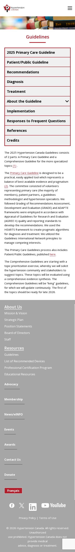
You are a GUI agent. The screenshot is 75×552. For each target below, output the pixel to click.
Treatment (16, 91)
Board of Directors (17, 333)
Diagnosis (15, 81)
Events (9, 429)
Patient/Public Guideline (27, 62)
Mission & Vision (15, 313)
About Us (13, 306)
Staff (7, 339)
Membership (13, 399)
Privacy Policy (27, 518)
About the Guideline (24, 101)
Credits (13, 140)
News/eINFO (13, 414)
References (17, 130)
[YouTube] (53, 505)
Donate (9, 475)
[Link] (14, 8)
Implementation (21, 111)
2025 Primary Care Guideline (31, 52)
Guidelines (11, 354)
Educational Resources (19, 374)
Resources (14, 348)
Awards (9, 445)
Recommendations (23, 72)
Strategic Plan (13, 320)
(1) (14, 165)
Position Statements (18, 326)
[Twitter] (21, 505)
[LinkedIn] (33, 507)
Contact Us (12, 460)
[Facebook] (12, 505)
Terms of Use (47, 518)
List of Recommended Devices (24, 361)
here (53, 254)
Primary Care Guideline (24, 173)
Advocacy (11, 384)
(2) (6, 186)
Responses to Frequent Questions (36, 121)
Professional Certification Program (28, 368)
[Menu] (69, 8)
